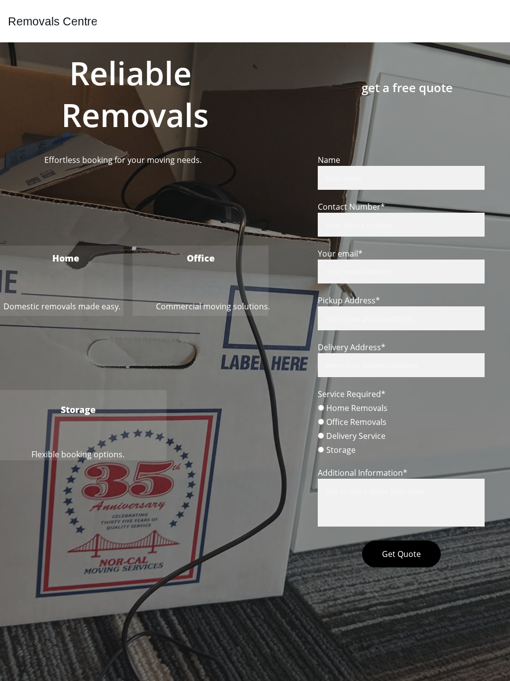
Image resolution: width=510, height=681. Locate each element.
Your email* (340, 253)
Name (329, 159)
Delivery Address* (351, 347)
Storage (340, 449)
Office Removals (355, 421)
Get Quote (401, 553)
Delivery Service (354, 435)
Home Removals (355, 408)
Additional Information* (362, 472)
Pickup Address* (349, 300)
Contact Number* (351, 206)
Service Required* (351, 394)
